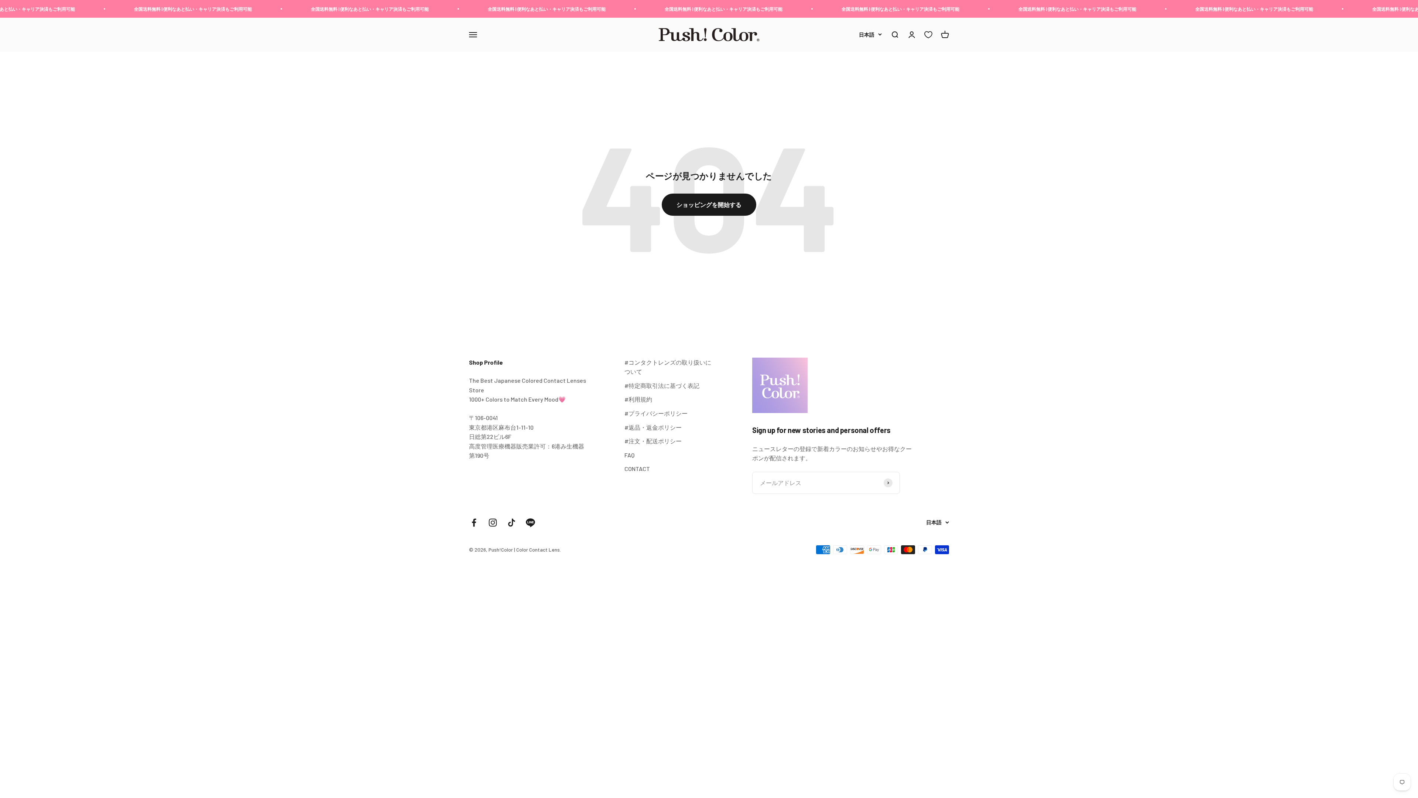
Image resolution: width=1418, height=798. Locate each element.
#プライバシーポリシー (656, 413)
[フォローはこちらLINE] (530, 523)
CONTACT (637, 468)
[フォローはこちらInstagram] (493, 523)
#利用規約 (638, 399)
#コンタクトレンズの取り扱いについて (667, 367)
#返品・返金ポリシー (653, 427)
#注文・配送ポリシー (653, 440)
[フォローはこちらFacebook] (474, 523)
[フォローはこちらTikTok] (512, 523)
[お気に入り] (928, 34)
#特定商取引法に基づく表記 (661, 385)
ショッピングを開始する (709, 204)
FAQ (629, 454)
